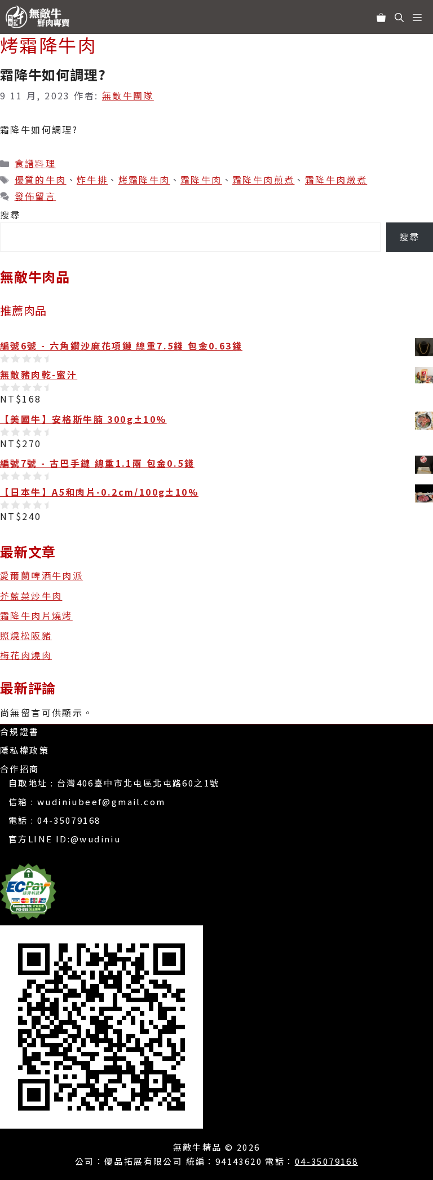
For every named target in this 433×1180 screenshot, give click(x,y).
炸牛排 (92, 179)
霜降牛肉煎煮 (263, 179)
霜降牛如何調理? (52, 74)
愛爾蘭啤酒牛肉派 (41, 575)
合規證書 (19, 731)
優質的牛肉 (41, 179)
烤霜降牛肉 (144, 179)
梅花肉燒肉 (26, 655)
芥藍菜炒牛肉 (31, 595)
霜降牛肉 (201, 179)
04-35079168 (68, 820)
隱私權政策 (24, 750)
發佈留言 (35, 196)
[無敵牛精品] (40, 17)
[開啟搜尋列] (399, 17)
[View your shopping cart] (381, 17)
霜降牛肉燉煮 (336, 179)
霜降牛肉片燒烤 (36, 615)
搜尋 (10, 214)
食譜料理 (35, 163)
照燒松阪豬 (26, 635)
